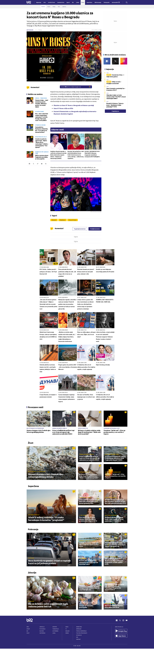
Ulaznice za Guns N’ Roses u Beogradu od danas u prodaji (74, 105)
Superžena (42, 633)
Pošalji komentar (95, 229)
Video (66, 626)
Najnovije (38, 2)
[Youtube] (126, 620)
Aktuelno (30, 30)
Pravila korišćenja (81, 631)
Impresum (78, 629)
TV (66, 629)
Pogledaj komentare (80, 229)
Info (28, 626)
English (67, 631)
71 (31, 111)
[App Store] (121, 636)
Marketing (79, 626)
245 (32, 125)
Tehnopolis (56, 629)
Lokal (54, 633)
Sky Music (62, 220)
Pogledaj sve (115, 111)
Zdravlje (42, 626)
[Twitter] (115, 61)
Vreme (67, 633)
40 (31, 98)
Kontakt (78, 639)
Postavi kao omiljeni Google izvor (71, 87)
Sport (28, 629)
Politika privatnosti (81, 633)
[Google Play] (121, 631)
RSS (77, 637)
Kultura (42, 631)
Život (28, 633)
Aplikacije (79, 635)
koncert (54, 220)
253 (32, 137)
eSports (55, 626)
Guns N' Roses (72, 220)
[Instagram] (123, 61)
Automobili (55, 631)
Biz (27, 631)
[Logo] (29, 2)
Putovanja (42, 629)
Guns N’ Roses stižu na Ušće (63, 108)
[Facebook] (107, 61)
